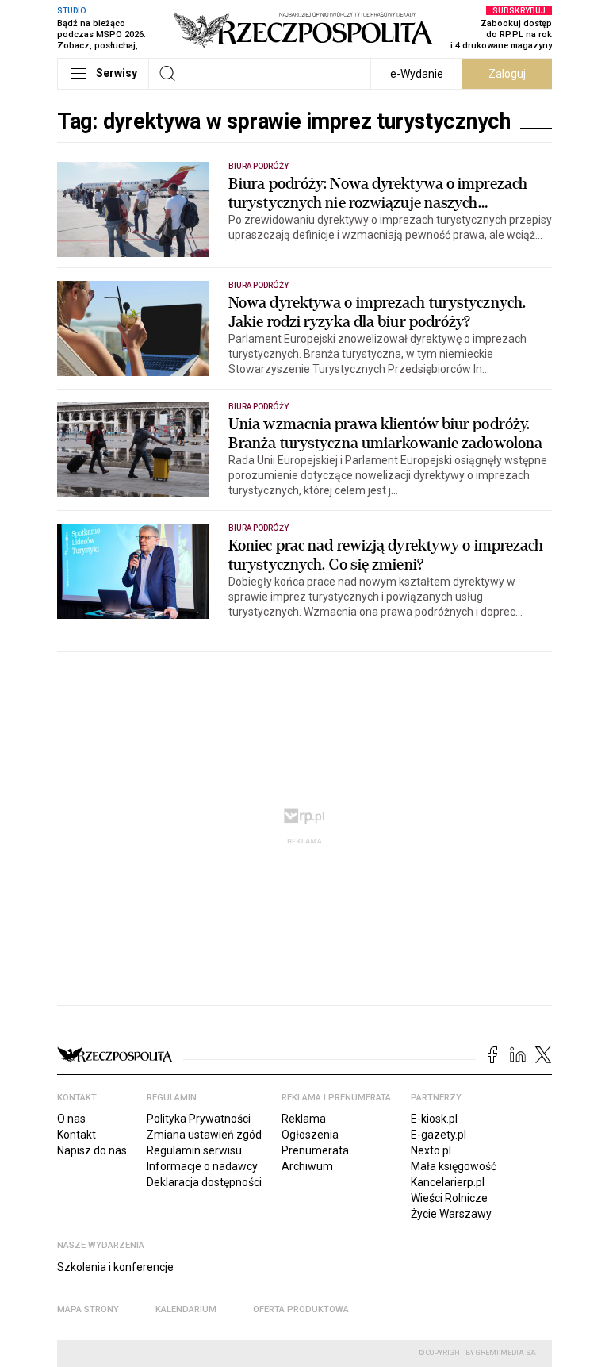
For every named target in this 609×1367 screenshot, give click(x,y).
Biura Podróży (258, 166)
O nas (71, 1118)
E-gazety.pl (438, 1134)
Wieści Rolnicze (449, 1198)
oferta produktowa (301, 1309)
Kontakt (76, 1134)
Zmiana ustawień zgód (204, 1134)
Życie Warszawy (451, 1214)
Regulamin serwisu (194, 1150)
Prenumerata (315, 1150)
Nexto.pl (431, 1150)
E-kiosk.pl (434, 1118)
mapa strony (88, 1309)
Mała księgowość (453, 1166)
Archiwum (307, 1166)
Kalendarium (185, 1309)
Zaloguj (507, 73)
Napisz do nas (92, 1150)
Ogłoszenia (310, 1134)
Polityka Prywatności (199, 1118)
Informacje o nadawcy (202, 1166)
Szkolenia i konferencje (115, 1267)
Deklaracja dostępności (204, 1182)
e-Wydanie (416, 73)
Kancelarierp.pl (448, 1182)
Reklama (304, 1118)
